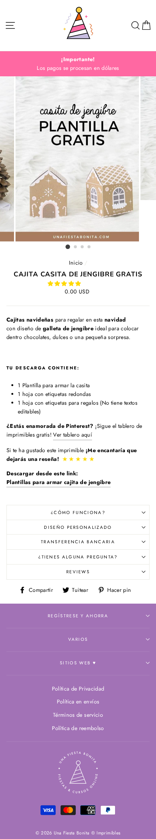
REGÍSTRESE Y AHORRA (78, 616)
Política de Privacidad (78, 688)
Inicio (76, 263)
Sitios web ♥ (78, 663)
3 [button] (82, 247)
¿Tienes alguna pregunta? (78, 557)
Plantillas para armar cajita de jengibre (58, 482)
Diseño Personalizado (78, 527)
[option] (78, 64)
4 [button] (89, 247)
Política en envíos (78, 701)
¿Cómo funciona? (78, 512)
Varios (78, 639)
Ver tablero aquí (72, 434)
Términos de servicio (78, 715)
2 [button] (76, 247)
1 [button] (68, 246)
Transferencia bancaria (78, 542)
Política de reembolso (78, 728)
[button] (65, 283)
